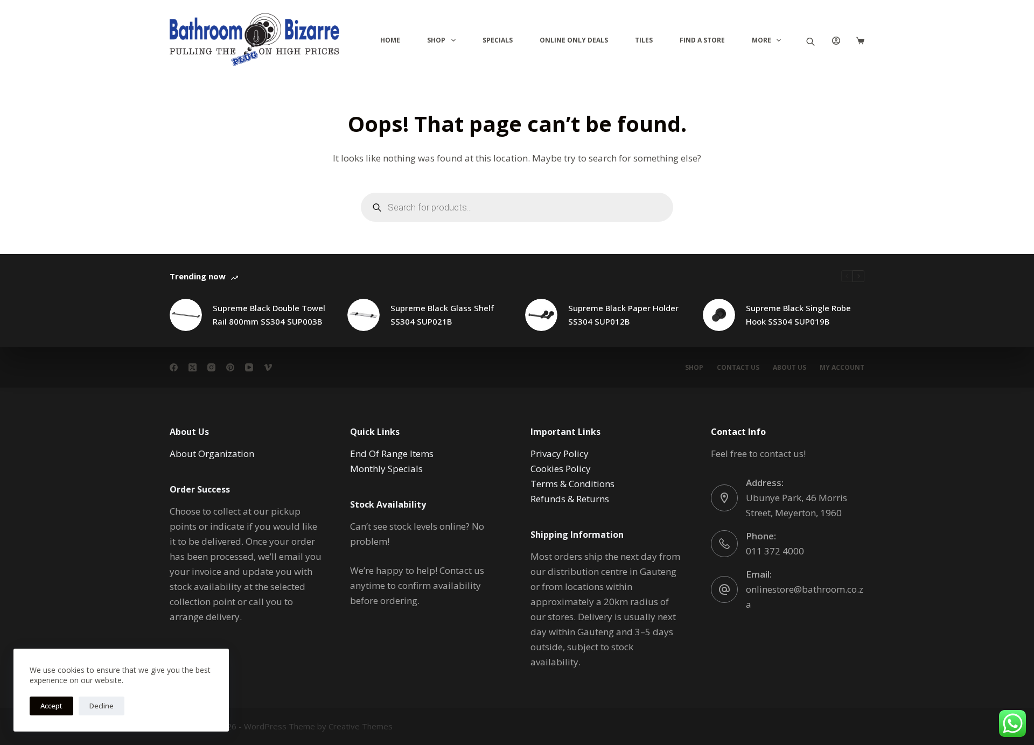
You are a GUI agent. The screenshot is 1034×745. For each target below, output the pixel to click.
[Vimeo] (268, 367)
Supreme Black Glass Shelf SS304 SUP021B (442, 315)
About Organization (212, 453)
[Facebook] (174, 367)
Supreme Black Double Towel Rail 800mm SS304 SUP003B (269, 315)
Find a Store (702, 40)
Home (390, 40)
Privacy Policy (559, 453)
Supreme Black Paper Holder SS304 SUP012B (623, 315)
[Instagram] (211, 367)
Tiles (644, 40)
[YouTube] (249, 367)
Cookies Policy (560, 468)
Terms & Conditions (572, 483)
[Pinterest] (230, 367)
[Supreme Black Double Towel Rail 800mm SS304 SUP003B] (186, 315)
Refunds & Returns (569, 499)
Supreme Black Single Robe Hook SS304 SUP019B (798, 315)
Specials (498, 40)
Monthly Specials (386, 468)
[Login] (836, 41)
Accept (51, 706)
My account (842, 367)
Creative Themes (361, 726)
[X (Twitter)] (192, 367)
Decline (101, 706)
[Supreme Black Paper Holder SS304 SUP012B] (541, 315)
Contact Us (738, 367)
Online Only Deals (574, 40)
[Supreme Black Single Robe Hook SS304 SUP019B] (719, 315)
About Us (789, 367)
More (761, 40)
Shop (436, 40)
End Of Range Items (392, 453)
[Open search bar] (810, 40)
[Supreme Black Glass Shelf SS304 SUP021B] (363, 315)
